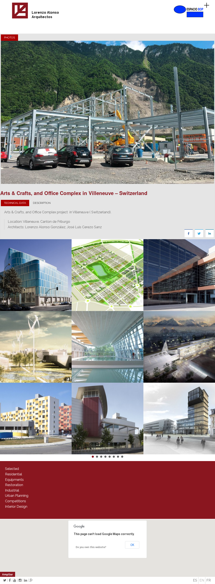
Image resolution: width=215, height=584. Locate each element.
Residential (13, 474)
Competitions (15, 501)
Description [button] (42, 202)
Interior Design (16, 507)
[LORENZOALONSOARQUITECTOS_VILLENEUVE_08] (107, 112)
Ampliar (7, 574)
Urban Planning (16, 496)
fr (208, 580)
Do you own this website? (91, 547)
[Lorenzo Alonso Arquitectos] (20, 18)
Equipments (14, 480)
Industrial (12, 490)
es (195, 580)
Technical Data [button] (15, 202)
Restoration (14, 485)
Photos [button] (9, 37)
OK (132, 545)
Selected (12, 469)
